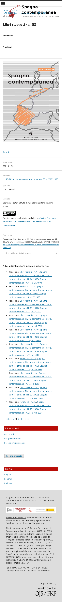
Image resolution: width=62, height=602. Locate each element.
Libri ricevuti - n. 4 (29, 373)
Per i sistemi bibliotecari (14, 443)
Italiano (8, 483)
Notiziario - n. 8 (27, 286)
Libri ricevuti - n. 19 (29, 344)
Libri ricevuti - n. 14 (29, 272)
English (7, 474)
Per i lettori (9, 434)
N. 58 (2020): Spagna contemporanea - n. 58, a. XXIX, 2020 (27, 13)
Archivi (14, 10)
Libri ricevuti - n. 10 (29, 329)
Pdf (7, 152)
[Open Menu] (3, 3)
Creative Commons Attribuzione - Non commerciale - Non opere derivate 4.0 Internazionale (29, 222)
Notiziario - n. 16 (28, 358)
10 (21, 419)
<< (4, 419)
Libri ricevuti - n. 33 (29, 387)
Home (5, 10)
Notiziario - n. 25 (28, 402)
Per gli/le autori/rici (12, 438)
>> (28, 419)
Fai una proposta (14, 456)
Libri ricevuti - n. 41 (29, 315)
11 (23, 419)
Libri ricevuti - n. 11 (29, 300)
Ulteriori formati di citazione (18, 253)
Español (8, 478)
